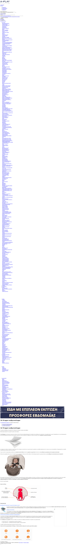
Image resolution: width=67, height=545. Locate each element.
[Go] (15, 12)
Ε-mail (1, 14)
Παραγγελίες (4, 7)
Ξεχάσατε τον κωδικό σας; (7, 15)
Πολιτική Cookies (26, 542)
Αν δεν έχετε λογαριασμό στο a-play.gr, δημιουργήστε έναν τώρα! (10, 16)
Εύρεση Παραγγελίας (3, 12)
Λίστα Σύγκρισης (4, 8)
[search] (9, 3)
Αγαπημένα (4, 9)
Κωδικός (1, 15)
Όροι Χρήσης (21, 542)
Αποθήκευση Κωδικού (4, 17)
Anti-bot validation (3, 13)
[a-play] (4, 2)
